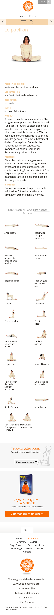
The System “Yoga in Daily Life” (28, 6)
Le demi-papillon (38, 342)
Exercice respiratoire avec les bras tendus (10, 259)
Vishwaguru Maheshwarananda (26, 579)
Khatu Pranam (11, 407)
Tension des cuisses (40, 322)
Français (42, 2)
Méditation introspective (26, 426)
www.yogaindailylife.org (26, 583)
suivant (51, 22)
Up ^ (26, 530)
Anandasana (10, 232)
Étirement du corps (40, 257)
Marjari (7, 303)
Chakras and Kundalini (26, 593)
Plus (31, 16)
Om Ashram (27, 602)
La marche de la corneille (41, 383)
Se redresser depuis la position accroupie (10, 385)
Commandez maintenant (27, 513)
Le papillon (9, 364)
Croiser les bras (12, 321)
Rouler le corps (11, 280)
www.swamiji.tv (27, 588)
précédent (3, 22)
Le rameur (39, 303)
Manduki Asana (41, 364)
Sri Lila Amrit (26, 597)
